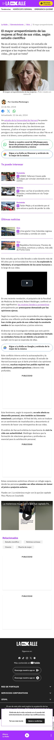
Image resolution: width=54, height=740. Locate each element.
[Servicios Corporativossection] (50, 693)
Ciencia (8, 547)
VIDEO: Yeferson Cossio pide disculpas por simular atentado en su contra (33, 178)
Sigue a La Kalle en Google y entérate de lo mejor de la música (29, 347)
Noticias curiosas (33, 542)
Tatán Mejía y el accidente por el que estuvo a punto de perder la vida (33, 206)
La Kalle (4, 25)
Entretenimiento (17, 25)
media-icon (27, 735)
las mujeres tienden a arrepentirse (33, 304)
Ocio (28, 25)
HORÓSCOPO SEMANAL (22, 9)
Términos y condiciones (14, 708)
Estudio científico (12, 542)
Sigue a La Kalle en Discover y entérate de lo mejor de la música (29, 154)
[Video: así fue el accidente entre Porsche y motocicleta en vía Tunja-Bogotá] (8, 191)
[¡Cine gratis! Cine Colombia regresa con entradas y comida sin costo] (8, 231)
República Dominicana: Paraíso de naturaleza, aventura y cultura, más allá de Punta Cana (34, 247)
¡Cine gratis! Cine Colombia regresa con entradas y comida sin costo (34, 232)
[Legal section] (50, 699)
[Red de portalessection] (50, 687)
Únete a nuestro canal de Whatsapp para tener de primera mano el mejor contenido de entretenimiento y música (29, 144)
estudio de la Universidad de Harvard (21, 120)
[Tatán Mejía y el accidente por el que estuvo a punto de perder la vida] (8, 206)
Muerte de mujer (25, 547)
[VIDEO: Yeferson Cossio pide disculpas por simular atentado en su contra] (8, 176)
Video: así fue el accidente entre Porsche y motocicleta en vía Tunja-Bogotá (33, 193)
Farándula (21, 173)
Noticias (20, 188)
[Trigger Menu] (3, 3)
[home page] (27, 644)
